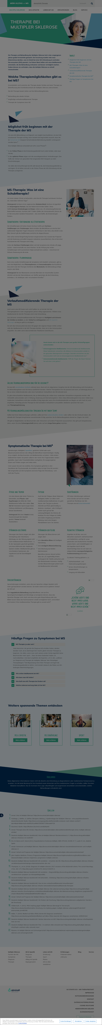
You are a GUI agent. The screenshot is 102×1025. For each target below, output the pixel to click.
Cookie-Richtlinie (22, 1023)
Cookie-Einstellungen (65, 1021)
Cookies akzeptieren (91, 1021)
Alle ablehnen (78, 1021)
